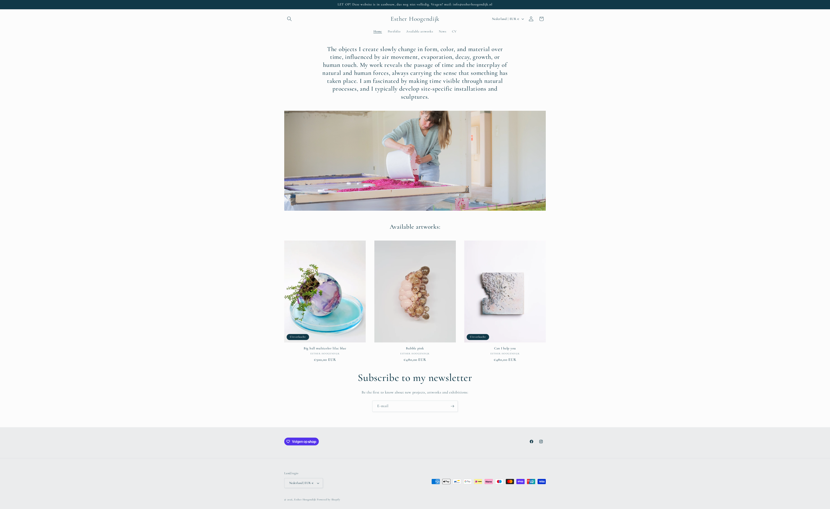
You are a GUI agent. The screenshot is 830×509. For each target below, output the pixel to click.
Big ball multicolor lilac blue (325, 348)
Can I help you (505, 348)
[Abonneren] (452, 406)
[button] (289, 19)
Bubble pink (415, 348)
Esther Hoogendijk (305, 499)
